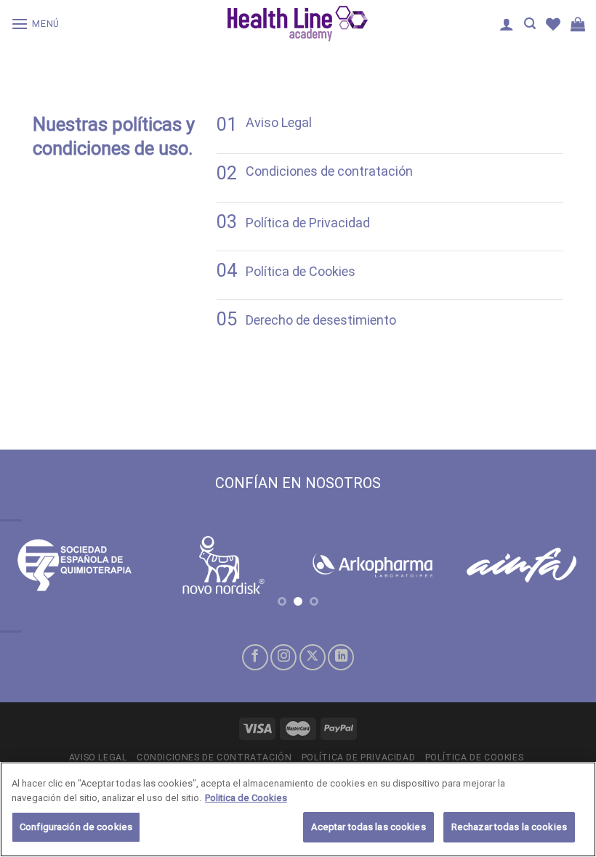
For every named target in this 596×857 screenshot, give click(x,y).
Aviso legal (98, 757)
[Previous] (30, 581)
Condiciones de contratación (329, 171)
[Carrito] (578, 24)
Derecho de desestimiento (321, 320)
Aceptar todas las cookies (368, 826)
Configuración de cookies (76, 826)
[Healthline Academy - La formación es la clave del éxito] (298, 23)
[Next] (565, 581)
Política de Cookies (300, 271)
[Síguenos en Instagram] (283, 657)
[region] (298, 809)
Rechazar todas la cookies (509, 826)
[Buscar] (530, 23)
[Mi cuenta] (506, 24)
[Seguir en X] (312, 657)
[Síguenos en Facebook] (255, 657)
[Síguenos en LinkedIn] (341, 657)
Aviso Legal (279, 122)
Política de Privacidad (308, 222)
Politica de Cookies (246, 797)
